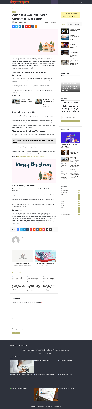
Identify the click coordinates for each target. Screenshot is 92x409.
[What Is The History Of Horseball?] (65, 31)
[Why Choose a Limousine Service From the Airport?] (65, 159)
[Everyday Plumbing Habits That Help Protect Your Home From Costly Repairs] (65, 175)
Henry (15, 22)
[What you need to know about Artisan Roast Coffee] (65, 152)
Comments (77, 24)
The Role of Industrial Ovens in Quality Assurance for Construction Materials (74, 53)
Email (13, 323)
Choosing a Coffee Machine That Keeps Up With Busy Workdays (27, 101)
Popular (63, 24)
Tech (60, 2)
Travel (65, 2)
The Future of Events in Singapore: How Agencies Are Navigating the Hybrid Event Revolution (33, 287)
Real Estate (64, 212)
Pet (63, 205)
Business (43, 2)
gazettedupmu (65, 190)
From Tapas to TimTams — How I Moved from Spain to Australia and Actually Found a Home (49, 287)
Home (33, 2)
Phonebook (64, 192)
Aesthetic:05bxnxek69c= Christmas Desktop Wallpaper (31, 156)
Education (64, 207)
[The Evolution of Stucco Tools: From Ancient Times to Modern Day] (65, 62)
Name (13, 318)
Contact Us (71, 2)
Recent (70, 24)
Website (36, 323)
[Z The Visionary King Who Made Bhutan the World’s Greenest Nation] (18, 280)
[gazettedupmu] (19, 2)
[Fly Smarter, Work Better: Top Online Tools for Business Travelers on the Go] (38, 101)
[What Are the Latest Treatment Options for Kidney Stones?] (65, 37)
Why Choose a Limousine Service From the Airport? (74, 159)
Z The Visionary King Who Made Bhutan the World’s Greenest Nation (18, 286)
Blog (37, 2)
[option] (73, 84)
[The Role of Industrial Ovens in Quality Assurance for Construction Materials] (65, 52)
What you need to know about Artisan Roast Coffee (75, 152)
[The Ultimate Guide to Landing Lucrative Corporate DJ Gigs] (65, 45)
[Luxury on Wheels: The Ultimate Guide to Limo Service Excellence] (65, 166)
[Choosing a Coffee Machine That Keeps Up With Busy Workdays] (16, 101)
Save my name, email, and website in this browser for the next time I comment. (30, 329)
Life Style (54, 2)
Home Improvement (66, 214)
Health (48, 2)
